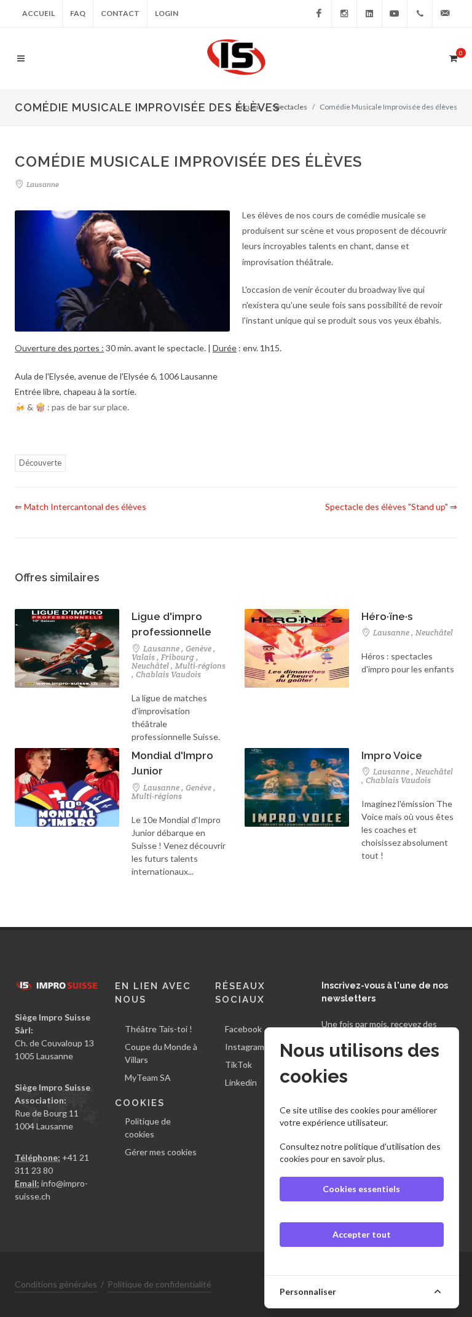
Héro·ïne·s (386, 616)
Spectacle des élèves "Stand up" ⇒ (391, 506)
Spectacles (289, 106)
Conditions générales (56, 1284)
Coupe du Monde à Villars (161, 1053)
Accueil (38, 13)
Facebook (243, 1029)
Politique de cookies (148, 1127)
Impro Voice (391, 755)
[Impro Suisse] (319, 13)
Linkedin (241, 1082)
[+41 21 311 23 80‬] (419, 13)
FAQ (77, 13)
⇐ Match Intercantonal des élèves (80, 506)
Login (166, 13)
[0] (453, 56)
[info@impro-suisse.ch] (445, 13)
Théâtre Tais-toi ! (158, 1029)
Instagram (244, 1046)
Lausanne (42, 184)
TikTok (238, 1064)
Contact (120, 13)
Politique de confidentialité (159, 1284)
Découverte (40, 463)
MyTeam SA (148, 1077)
